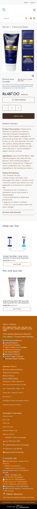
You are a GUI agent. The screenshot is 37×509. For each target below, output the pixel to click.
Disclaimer (13, 378)
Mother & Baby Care (10, 430)
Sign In (26, 2)
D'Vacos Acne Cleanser (20, 27)
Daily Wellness (8, 427)
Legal (5, 378)
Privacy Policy (9, 376)
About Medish (9, 324)
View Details (17, 264)
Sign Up (33, 2)
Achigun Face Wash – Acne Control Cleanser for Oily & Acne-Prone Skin (16, 257)
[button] (31, 18)
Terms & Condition (11, 372)
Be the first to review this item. (25, 80)
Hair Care (6, 423)
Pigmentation (8, 416)
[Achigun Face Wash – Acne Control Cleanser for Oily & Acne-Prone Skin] (17, 242)
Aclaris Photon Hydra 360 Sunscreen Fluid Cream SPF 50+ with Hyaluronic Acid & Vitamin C (16, 303)
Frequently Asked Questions (13, 381)
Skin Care (5, 27)
